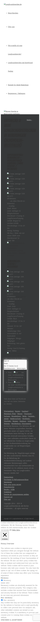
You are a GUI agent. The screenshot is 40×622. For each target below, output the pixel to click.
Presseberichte (9, 487)
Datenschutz (8, 477)
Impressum (8, 482)
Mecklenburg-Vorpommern (21, 424)
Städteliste (7, 492)
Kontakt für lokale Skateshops (18, 85)
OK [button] (10, 530)
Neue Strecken (13, 13)
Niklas (23, 382)
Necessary (7, 580)
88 (5, 394)
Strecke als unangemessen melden (16, 494)
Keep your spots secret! (12, 484)
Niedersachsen (15, 419)
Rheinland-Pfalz (10, 414)
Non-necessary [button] (6, 598)
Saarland (25, 411)
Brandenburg (16, 416)
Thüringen (28, 414)
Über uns (11, 27)
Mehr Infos (16, 530)
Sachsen (7, 416)
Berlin (24, 416)
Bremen (15, 421)
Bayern (17, 411)
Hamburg (23, 421)
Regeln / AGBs (9, 489)
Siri (19, 372)
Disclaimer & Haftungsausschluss (16, 480)
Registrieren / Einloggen (16, 93)
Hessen (19, 414)
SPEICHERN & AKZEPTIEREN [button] (11, 620)
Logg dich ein (21, 296)
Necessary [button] (4, 578)
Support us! (8, 497)
